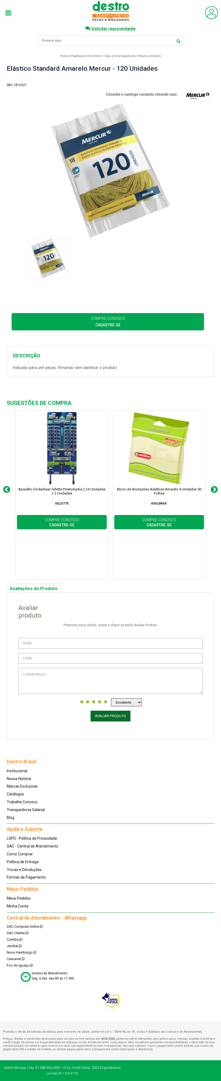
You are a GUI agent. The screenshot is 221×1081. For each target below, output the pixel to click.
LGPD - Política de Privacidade (32, 838)
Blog (10, 817)
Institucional (17, 771)
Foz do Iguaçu (18, 965)
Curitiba (13, 939)
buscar (178, 40)
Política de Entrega (23, 862)
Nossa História (19, 779)
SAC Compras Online (23, 926)
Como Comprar (20, 854)
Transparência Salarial (26, 810)
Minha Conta (17, 906)
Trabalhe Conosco (22, 802)
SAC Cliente (16, 933)
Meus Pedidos (19, 898)
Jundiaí (13, 946)
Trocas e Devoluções (24, 869)
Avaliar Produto (110, 716)
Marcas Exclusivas (22, 786)
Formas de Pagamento (26, 877)
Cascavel (14, 959)
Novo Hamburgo (20, 952)
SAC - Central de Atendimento (32, 846)
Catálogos (15, 794)
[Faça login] (211, 18)
